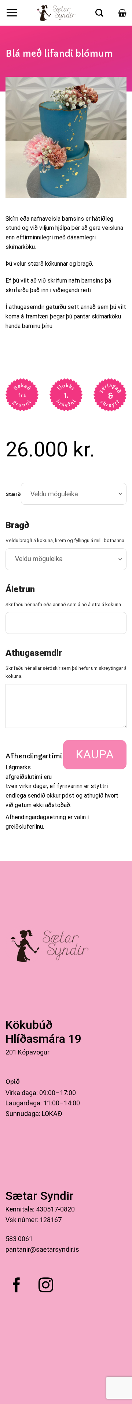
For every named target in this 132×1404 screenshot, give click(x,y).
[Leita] (99, 12)
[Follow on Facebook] (16, 1286)
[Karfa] (122, 13)
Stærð (13, 494)
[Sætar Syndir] (56, 13)
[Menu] (12, 12)
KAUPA (95, 754)
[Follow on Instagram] (45, 1286)
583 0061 (19, 1239)
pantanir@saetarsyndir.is (42, 1249)
